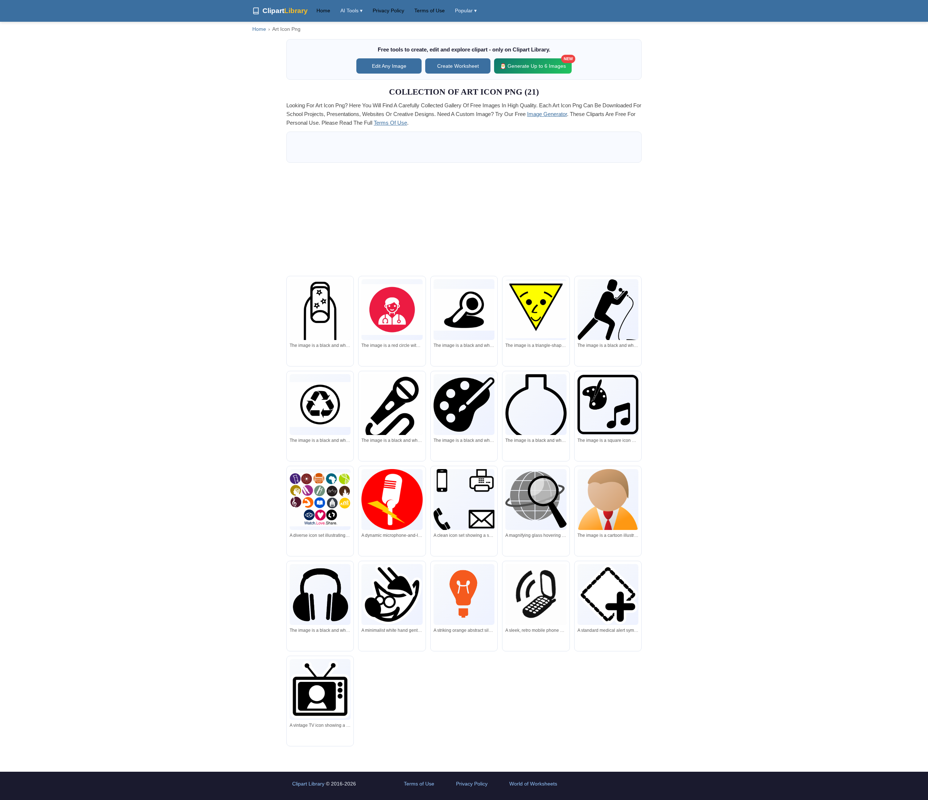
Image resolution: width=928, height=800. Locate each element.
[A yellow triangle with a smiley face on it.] (535, 309)
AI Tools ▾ (351, 10)
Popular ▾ (466, 10)
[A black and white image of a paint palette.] (464, 404)
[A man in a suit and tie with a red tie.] (607, 508)
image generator (547, 114)
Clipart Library (308, 784)
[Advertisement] (464, 219)
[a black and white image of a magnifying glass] (464, 310)
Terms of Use (429, 10)
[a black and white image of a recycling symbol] (320, 404)
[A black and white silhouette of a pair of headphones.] (320, 594)
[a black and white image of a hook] (391, 411)
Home (323, 10)
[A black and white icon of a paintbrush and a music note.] (607, 404)
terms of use (390, 123)
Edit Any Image (389, 66)
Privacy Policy (388, 10)
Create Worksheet (458, 66)
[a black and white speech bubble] (535, 411)
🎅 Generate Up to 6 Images (536, 63)
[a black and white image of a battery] (320, 314)
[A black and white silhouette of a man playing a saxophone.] (607, 311)
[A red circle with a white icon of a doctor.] (391, 309)
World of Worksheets (533, 784)
